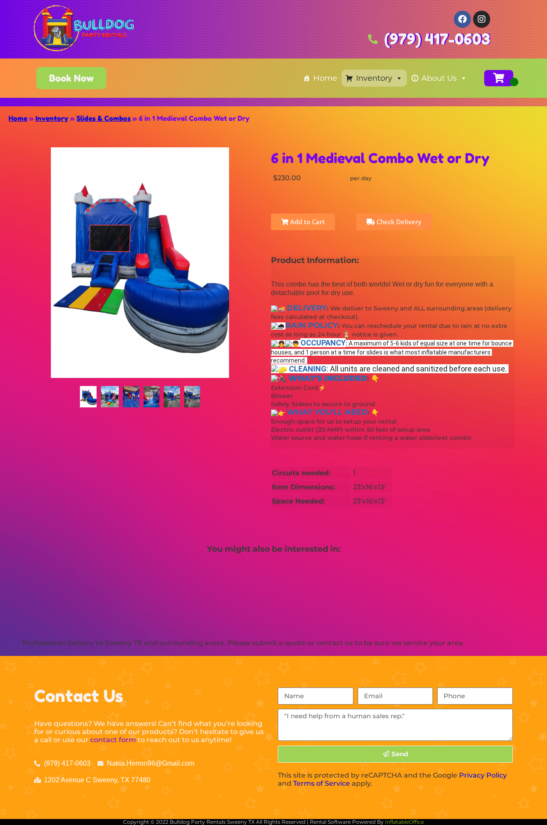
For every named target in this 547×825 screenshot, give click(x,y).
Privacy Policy (483, 775)
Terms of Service (321, 783)
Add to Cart (306, 221)
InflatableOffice (404, 822)
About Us (439, 78)
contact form (113, 740)
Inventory (374, 78)
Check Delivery (398, 221)
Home (325, 78)
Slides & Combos (103, 118)
